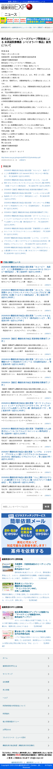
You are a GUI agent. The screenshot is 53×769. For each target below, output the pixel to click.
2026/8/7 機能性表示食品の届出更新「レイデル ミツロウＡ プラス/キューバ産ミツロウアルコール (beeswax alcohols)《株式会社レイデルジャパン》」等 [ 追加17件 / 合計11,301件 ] (27, 241)
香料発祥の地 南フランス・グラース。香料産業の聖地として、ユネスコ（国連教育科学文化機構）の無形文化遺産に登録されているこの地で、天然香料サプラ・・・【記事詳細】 (26, 575)
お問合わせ (7, 730)
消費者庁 (22, 160)
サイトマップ (8, 674)
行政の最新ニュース (12, 262)
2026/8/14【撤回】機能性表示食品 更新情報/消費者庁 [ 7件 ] (26, 212)
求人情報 (6, 690)
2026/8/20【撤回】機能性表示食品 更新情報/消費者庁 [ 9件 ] (26, 190)
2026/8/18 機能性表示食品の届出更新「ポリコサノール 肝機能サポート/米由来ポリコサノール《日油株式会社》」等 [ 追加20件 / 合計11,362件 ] (27, 206)
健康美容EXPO (16, 762)
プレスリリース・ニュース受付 (14, 737)
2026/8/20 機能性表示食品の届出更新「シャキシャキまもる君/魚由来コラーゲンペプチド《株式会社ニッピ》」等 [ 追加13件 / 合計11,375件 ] (27, 196)
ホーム (5, 658)
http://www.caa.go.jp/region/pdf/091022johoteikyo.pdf (20, 157)
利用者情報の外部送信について (14, 706)
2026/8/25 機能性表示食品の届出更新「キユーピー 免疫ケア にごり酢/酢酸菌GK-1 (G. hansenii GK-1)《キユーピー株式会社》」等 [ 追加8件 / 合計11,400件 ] (27, 173)
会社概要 (6, 682)
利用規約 (6, 714)
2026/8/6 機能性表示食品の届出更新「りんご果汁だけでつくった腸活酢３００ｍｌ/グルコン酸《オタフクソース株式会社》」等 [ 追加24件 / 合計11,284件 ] (27, 250)
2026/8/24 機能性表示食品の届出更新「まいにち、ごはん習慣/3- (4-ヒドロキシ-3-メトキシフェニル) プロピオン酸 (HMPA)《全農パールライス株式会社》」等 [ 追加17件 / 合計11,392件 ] (27, 183)
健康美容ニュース (33, 762)
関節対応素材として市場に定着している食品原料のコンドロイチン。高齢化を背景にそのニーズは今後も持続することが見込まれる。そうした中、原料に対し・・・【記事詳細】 (25, 597)
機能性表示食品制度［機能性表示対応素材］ (19, 745)
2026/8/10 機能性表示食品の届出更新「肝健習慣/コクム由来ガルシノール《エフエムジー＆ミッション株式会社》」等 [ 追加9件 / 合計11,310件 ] (27, 231)
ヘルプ (5, 698)
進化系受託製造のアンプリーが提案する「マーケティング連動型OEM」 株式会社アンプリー (32, 614)
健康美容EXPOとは (10, 666)
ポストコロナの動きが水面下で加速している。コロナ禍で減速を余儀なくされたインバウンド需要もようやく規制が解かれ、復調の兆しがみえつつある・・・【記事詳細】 (26, 623)
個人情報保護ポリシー (11, 722)
